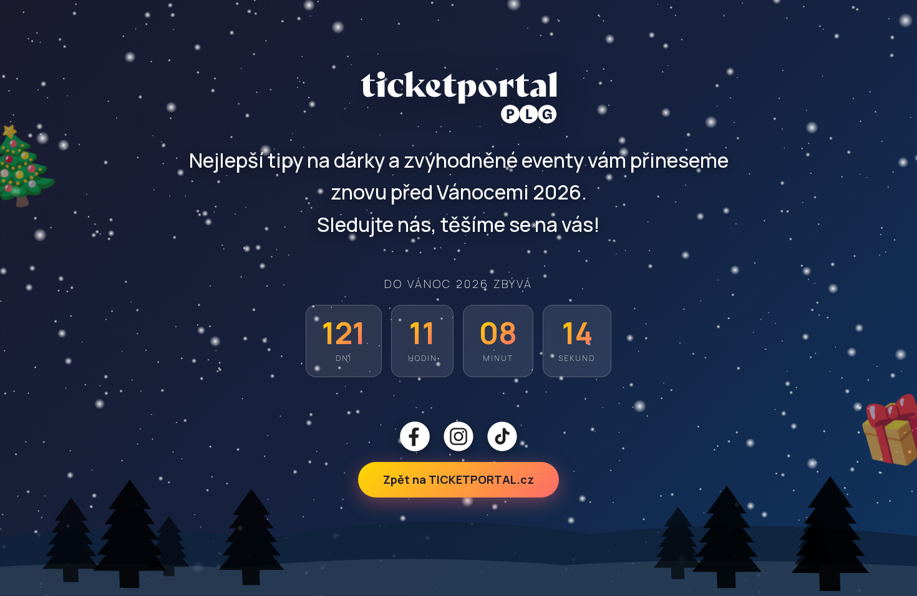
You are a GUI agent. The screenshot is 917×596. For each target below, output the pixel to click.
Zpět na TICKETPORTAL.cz (458, 479)
